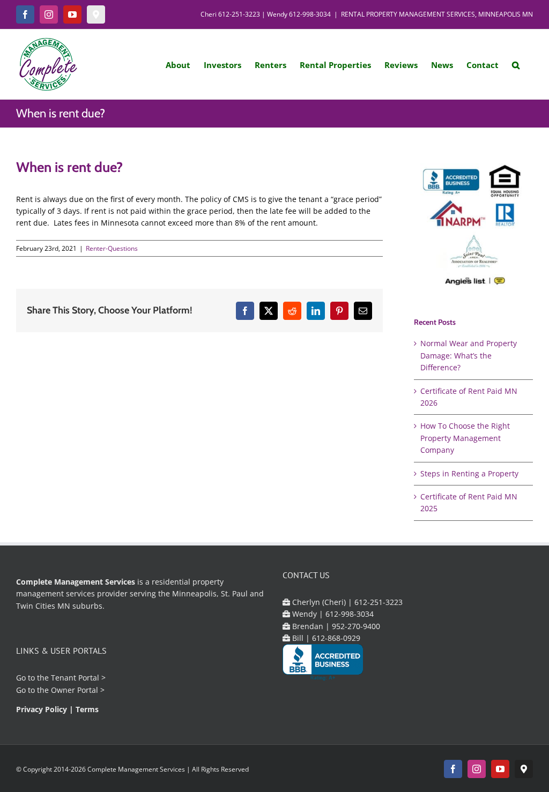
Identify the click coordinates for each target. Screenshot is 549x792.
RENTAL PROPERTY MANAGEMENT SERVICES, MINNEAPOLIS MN (437, 14)
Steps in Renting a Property (469, 473)
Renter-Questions (112, 248)
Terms (87, 709)
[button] (516, 64)
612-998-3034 (310, 14)
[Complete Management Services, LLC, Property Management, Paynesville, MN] (323, 662)
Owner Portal (74, 690)
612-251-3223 (239, 14)
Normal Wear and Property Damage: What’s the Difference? (468, 355)
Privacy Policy (41, 709)
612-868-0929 (336, 638)
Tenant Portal (75, 678)
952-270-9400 (356, 626)
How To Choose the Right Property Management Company (465, 438)
